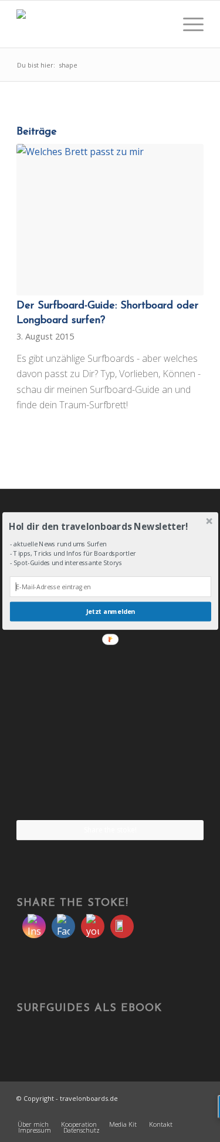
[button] (108, 526)
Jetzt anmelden (110, 611)
